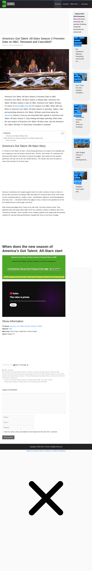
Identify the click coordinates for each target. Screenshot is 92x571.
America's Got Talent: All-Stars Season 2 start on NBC (48, 374)
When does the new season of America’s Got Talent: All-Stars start (23, 138)
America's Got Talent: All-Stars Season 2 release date (17, 374)
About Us (30, 451)
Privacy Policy (39, 451)
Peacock (76, 108)
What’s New (73, 4)
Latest (76, 37)
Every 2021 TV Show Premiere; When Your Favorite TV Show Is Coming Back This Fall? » (34, 277)
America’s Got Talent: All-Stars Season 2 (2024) (26, 326)
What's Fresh (77, 43)
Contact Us (48, 451)
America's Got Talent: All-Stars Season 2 (15, 372)
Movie (76, 175)
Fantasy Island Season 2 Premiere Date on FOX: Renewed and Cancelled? (25, 381)
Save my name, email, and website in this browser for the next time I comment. (30, 432)
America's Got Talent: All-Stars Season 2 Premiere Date (43, 372)
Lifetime (82, 37)
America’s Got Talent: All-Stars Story (17, 136)
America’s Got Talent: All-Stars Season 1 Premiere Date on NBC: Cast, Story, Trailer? (28, 379)
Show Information (11, 140)
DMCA (56, 451)
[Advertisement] (34, 21)
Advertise (62, 451)
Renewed (58, 4)
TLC (81, 139)
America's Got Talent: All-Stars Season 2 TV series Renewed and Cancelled (23, 376)
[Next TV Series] (8, 4)
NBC (10, 329)
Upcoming (84, 4)
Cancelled (65, 4)
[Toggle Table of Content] (61, 133)
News (81, 175)
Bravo (76, 105)
